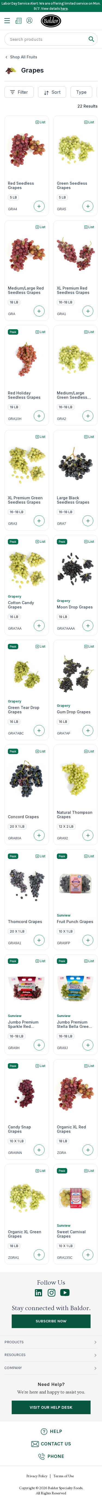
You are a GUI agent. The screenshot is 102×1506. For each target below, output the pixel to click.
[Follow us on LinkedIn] (38, 1295)
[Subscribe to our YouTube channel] (65, 1294)
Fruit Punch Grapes (75, 922)
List (42, 122)
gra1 (61, 314)
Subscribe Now (51, 1321)
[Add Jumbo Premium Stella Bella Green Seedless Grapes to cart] (87, 1045)
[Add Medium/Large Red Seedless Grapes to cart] (39, 311)
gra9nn (15, 1153)
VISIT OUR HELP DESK (51, 1407)
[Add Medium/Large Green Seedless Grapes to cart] (87, 415)
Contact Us (56, 1444)
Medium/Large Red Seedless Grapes (26, 290)
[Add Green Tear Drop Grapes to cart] (39, 730)
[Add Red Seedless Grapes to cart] (39, 206)
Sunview (63, 915)
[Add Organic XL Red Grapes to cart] (87, 1149)
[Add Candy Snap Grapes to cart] (39, 1149)
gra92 (62, 838)
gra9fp (63, 943)
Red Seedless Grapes (21, 185)
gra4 (12, 209)
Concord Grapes (23, 817)
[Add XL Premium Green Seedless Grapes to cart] (39, 520)
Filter (23, 92)
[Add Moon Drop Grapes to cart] (87, 625)
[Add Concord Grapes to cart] (39, 835)
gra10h (14, 419)
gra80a (14, 838)
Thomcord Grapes (25, 922)
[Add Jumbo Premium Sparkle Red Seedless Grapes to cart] (39, 1045)
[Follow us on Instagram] (51, 1295)
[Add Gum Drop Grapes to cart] (87, 730)
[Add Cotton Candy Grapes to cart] (39, 625)
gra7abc (16, 733)
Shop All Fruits (23, 57)
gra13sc (65, 1258)
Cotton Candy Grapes (21, 605)
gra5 (61, 209)
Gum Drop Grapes (74, 712)
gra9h (14, 1048)
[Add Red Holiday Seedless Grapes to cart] (39, 415)
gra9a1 (14, 943)
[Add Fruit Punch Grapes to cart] (87, 940)
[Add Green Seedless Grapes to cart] (87, 206)
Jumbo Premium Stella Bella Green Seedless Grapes (74, 1024)
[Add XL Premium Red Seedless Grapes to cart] (87, 311)
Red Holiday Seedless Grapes (24, 395)
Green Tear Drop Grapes (23, 709)
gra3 (12, 524)
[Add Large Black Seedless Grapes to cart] (87, 520)
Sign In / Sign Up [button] (29, 20)
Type (81, 92)
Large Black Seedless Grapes (73, 500)
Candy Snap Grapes (19, 1129)
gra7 (61, 524)
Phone (55, 1456)
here (64, 9)
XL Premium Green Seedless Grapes (25, 500)
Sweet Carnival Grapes (71, 1234)
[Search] (91, 39)
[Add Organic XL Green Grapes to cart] (39, 1254)
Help (56, 1431)
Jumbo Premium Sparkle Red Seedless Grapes (24, 1024)
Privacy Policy (36, 1476)
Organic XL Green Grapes (24, 1234)
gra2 (61, 419)
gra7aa (14, 628)
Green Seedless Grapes (72, 185)
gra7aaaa (66, 628)
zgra (61, 1153)
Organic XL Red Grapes (71, 1129)
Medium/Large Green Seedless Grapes (72, 395)
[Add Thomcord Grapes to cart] (39, 940)
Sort (55, 92)
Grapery (14, 596)
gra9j (62, 1048)
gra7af (63, 733)
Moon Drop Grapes (75, 607)
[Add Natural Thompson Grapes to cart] (87, 835)
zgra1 (13, 1258)
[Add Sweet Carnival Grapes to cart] (87, 1254)
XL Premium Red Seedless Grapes (73, 290)
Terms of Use (64, 1476)
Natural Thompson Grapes (74, 814)
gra (11, 314)
